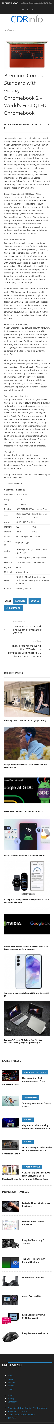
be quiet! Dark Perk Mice (35, 1333)
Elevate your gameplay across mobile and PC (24, 811)
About (10, 1389)
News (10, 1379)
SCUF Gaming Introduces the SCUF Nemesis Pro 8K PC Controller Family (27, 1150)
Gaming (27, 1119)
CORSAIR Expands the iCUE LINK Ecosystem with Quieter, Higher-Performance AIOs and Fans (26, 1175)
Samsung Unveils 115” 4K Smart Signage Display (25, 720)
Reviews (11, 1382)
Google (35, 601)
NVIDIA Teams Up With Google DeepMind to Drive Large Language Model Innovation (26, 947)
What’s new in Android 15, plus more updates (24, 855)
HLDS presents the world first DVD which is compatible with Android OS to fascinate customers (24, 651)
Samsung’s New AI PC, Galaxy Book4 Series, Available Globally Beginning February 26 (23, 1041)
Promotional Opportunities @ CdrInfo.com (27, 1408)
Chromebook (13, 608)
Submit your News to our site (21, 1414)
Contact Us (13, 1401)
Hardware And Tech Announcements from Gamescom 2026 (23, 1081)
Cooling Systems (32, 1167)
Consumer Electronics (18, 124)
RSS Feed (12, 1418)
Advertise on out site (17, 1411)
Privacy (11, 1398)
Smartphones (30, 1097)
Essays (11, 1385)
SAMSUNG (20, 601)
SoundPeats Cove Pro (33, 1277)
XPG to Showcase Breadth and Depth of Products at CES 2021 (28, 630)
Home (10, 1375)
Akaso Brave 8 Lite (31, 1296)
